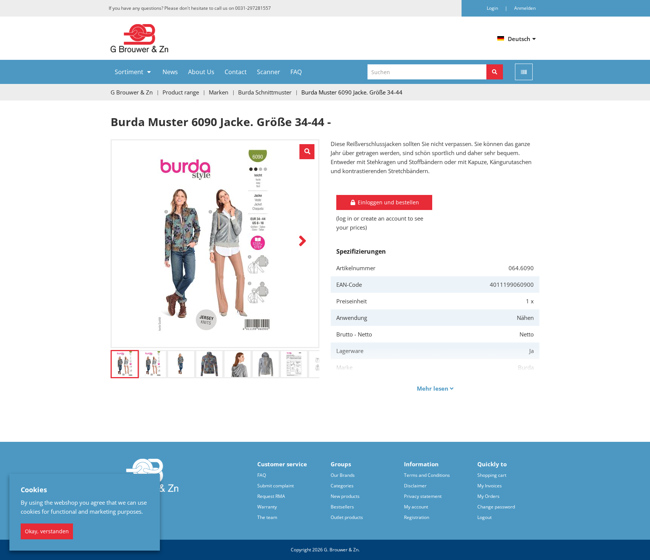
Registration (416, 517)
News (170, 72)
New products (345, 496)
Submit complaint (275, 485)
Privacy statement (423, 496)
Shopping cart (491, 475)
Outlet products (347, 517)
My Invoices (489, 485)
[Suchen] (494, 71)
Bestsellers (342, 507)
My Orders (488, 496)
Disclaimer (415, 485)
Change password (496, 507)
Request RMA (271, 496)
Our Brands (343, 475)
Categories (342, 485)
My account (416, 507)
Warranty (267, 507)
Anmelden (525, 8)
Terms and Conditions (427, 475)
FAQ (296, 72)
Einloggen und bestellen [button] (387, 202)
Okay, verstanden (47, 531)
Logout (484, 517)
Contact (236, 72)
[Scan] (524, 72)
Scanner (268, 72)
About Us (201, 72)
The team (267, 517)
